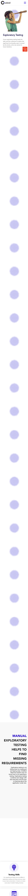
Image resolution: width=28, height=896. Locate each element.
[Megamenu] (25, 3)
